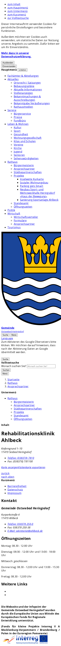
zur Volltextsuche (18, 18)
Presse (18, 117)
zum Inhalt (14, 4)
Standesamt (21, 203)
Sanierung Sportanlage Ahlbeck (39, 200)
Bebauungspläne (24, 86)
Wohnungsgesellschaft (27, 138)
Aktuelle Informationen (28, 89)
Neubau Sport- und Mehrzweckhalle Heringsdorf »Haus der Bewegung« (37, 193)
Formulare (20, 220)
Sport (17, 131)
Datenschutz (15, 489)
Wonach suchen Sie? (13, 366)
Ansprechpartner (24, 169)
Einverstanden (9, 66)
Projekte (19, 175)
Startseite (13, 379)
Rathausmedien (23, 107)
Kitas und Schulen (25, 141)
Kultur (17, 127)
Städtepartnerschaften (28, 172)
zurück (5, 473)
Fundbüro (20, 120)
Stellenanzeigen (23, 93)
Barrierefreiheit (17, 486)
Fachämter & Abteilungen (23, 76)
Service (12, 110)
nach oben (7, 476)
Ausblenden (8, 63)
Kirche (18, 148)
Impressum (14, 493)
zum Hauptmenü (18, 7)
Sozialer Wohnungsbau (34, 182)
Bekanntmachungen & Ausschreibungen (27, 98)
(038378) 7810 (21, 458)
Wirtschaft (14, 213)
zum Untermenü (18, 11)
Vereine (18, 144)
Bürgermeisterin (24, 165)
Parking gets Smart (31, 186)
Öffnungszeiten (23, 206)
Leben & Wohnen (18, 124)
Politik (11, 210)
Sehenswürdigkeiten (26, 158)
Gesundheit (21, 134)
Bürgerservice (22, 113)
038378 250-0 (20, 524)
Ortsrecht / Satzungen (27, 82)
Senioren (19, 155)
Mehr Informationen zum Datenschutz (24, 355)
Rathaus (13, 162)
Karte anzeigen (9, 467)
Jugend (18, 151)
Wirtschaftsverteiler (26, 217)
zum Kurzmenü (17, 14)
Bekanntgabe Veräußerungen (32, 103)
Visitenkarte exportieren (31, 467)
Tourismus (14, 227)
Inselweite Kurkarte (32, 179)
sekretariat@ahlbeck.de (25, 531)
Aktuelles (13, 79)
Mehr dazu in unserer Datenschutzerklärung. (16, 54)
